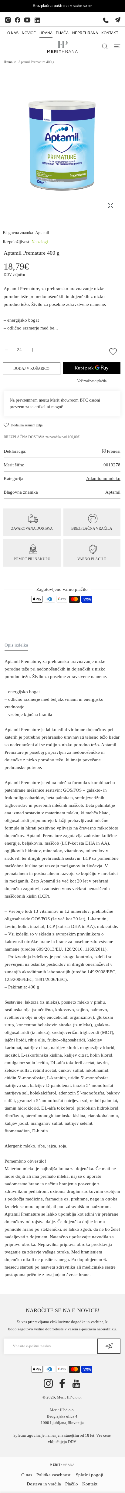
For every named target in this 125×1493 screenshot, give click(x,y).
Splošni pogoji (89, 1474)
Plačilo (71, 1483)
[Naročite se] (108, 1346)
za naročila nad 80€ (81, 6)
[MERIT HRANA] (62, 1464)
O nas (26, 1474)
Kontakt (89, 1483)
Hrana (8, 62)
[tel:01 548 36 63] (106, 20)
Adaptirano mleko (103, 478)
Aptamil (42, 232)
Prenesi (113, 451)
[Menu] (117, 46)
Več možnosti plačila (91, 381)
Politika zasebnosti (54, 1474)
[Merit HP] (62, 47)
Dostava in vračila (44, 1483)
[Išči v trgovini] (105, 46)
